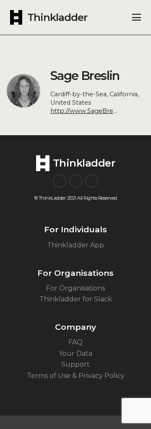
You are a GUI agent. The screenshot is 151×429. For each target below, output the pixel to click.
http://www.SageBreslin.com (94, 111)
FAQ (75, 342)
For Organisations (75, 288)
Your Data (75, 353)
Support (75, 364)
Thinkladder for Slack (75, 299)
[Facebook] (75, 181)
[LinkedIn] (91, 181)
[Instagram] (59, 181)
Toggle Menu (136, 17)
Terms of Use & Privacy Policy (76, 376)
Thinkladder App (75, 245)
